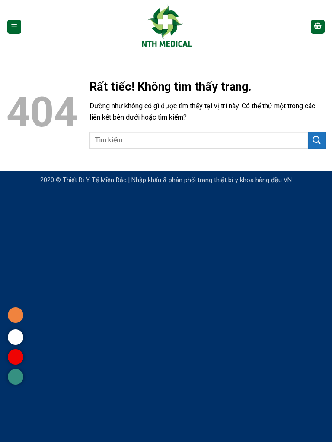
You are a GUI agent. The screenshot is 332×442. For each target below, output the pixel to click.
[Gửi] (317, 140)
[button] (14, 27)
